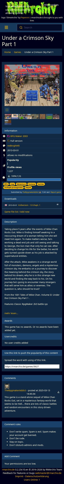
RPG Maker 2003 (17, 137)
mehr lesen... (11, 313)
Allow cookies (51, 4)
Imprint (19, 476)
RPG (6, 184)
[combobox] (39, 27)
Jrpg (12, 184)
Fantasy (31, 184)
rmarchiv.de (8, 469)
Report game (56, 192)
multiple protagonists (13, 187)
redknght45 (13, 145)
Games (17, 52)
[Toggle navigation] (6, 27)
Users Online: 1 (32, 479)
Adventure (21, 184)
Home (7, 52)
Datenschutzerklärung (37, 476)
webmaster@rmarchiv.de (48, 473)
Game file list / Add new (17, 211)
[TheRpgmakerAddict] (40, 192)
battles (41, 184)
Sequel (28, 187)
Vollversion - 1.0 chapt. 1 (29, 205)
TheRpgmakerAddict (30, 192)
